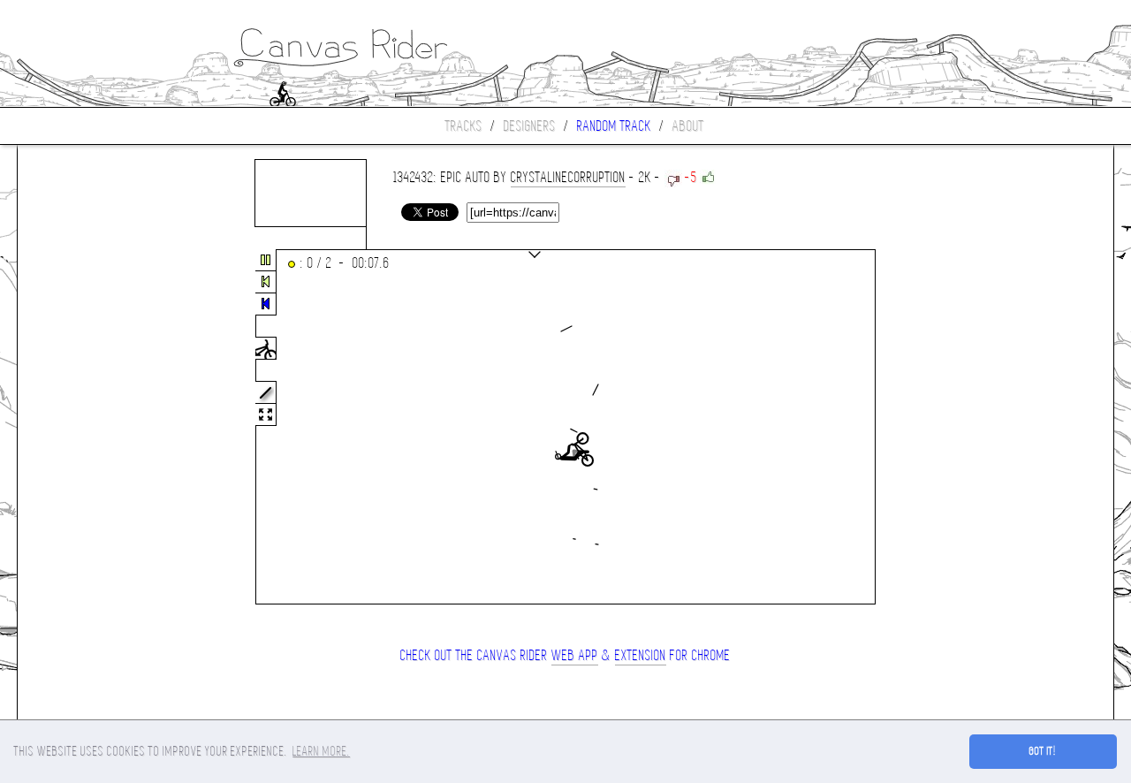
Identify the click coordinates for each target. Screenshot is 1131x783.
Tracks (463, 126)
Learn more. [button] (321, 751)
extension (640, 655)
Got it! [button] (1043, 751)
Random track (614, 126)
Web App (574, 655)
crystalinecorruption (568, 177)
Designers (530, 126)
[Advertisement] (92, 428)
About (688, 126)
